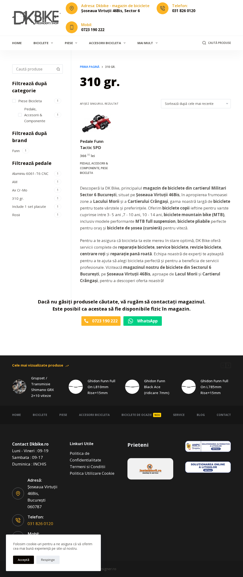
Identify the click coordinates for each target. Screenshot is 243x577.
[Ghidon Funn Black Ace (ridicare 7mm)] (132, 387)
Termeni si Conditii (87, 466)
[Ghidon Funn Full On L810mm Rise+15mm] (76, 387)
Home (17, 43)
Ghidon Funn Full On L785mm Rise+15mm (214, 386)
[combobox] (33, 69)
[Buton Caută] (58, 69)
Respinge (48, 560)
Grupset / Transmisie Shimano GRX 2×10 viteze (42, 387)
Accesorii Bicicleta (105, 43)
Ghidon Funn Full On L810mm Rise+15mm (101, 386)
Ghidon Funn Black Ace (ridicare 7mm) (156, 386)
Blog (201, 415)
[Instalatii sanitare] (150, 469)
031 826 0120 (183, 10)
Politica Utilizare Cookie (92, 473)
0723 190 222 (92, 29)
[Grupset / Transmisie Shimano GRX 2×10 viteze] (19, 387)
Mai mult (145, 43)
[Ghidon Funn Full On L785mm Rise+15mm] (189, 387)
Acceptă (23, 560)
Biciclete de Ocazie (141, 415)
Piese (69, 43)
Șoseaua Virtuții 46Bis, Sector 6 (110, 10)
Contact (224, 415)
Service (179, 415)
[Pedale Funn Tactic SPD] (96, 123)
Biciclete (40, 43)
